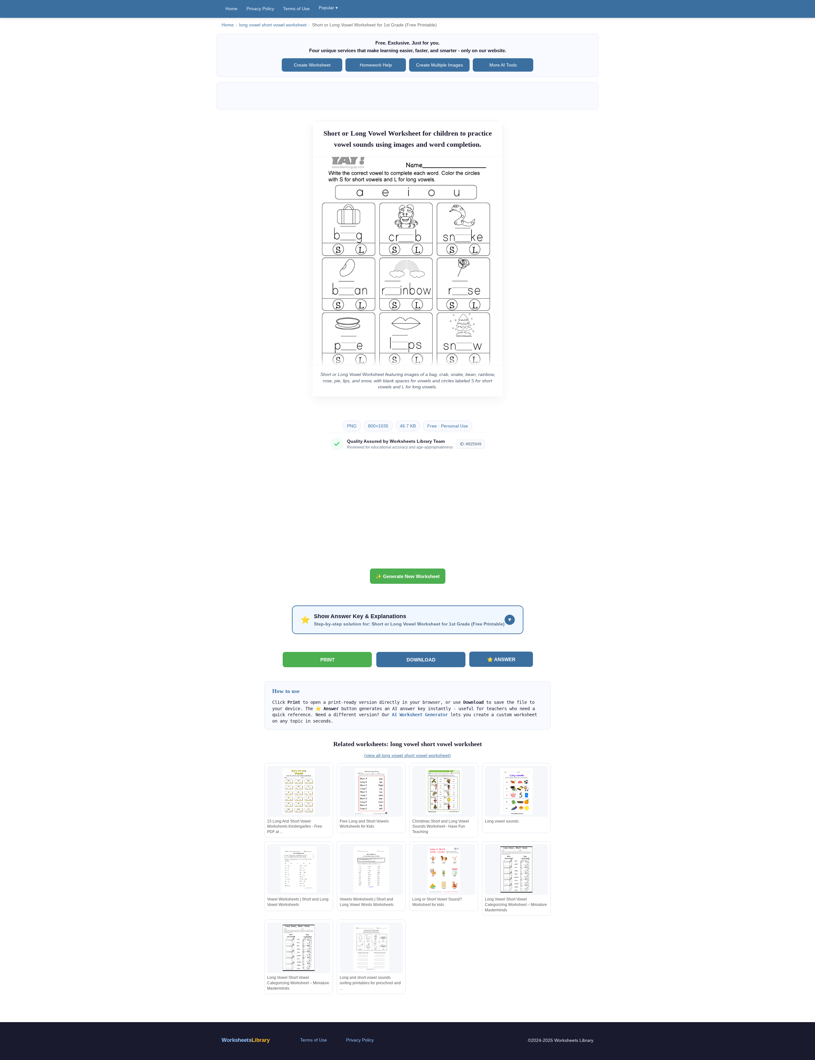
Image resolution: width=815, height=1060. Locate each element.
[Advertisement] (407, 511)
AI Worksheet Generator (420, 714)
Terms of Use (296, 8)
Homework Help (376, 64)
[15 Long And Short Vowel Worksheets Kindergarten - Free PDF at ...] (298, 791)
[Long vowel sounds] (516, 791)
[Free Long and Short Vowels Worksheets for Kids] (371, 791)
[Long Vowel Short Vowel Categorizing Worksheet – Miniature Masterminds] (516, 869)
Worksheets (246, 1040)
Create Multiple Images (439, 64)
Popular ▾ (328, 7)
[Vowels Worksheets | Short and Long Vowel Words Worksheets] (371, 869)
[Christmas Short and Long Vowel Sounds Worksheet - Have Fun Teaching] (443, 791)
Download (421, 659)
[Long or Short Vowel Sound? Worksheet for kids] (443, 869)
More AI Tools (503, 64)
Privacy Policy (260, 8)
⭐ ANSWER (501, 659)
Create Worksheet (312, 64)
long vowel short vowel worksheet (273, 25)
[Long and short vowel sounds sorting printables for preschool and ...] (371, 948)
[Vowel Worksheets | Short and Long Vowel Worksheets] (298, 869)
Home (231, 8)
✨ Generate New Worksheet (408, 576)
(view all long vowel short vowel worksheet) (407, 755)
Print (327, 659)
